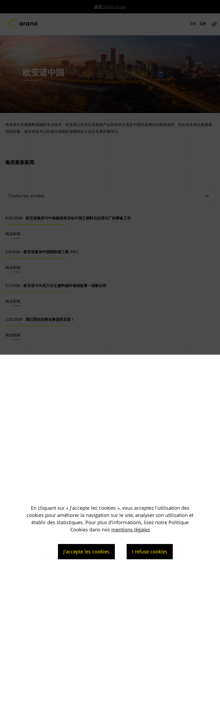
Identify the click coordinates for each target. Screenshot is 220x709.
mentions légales (130, 529)
